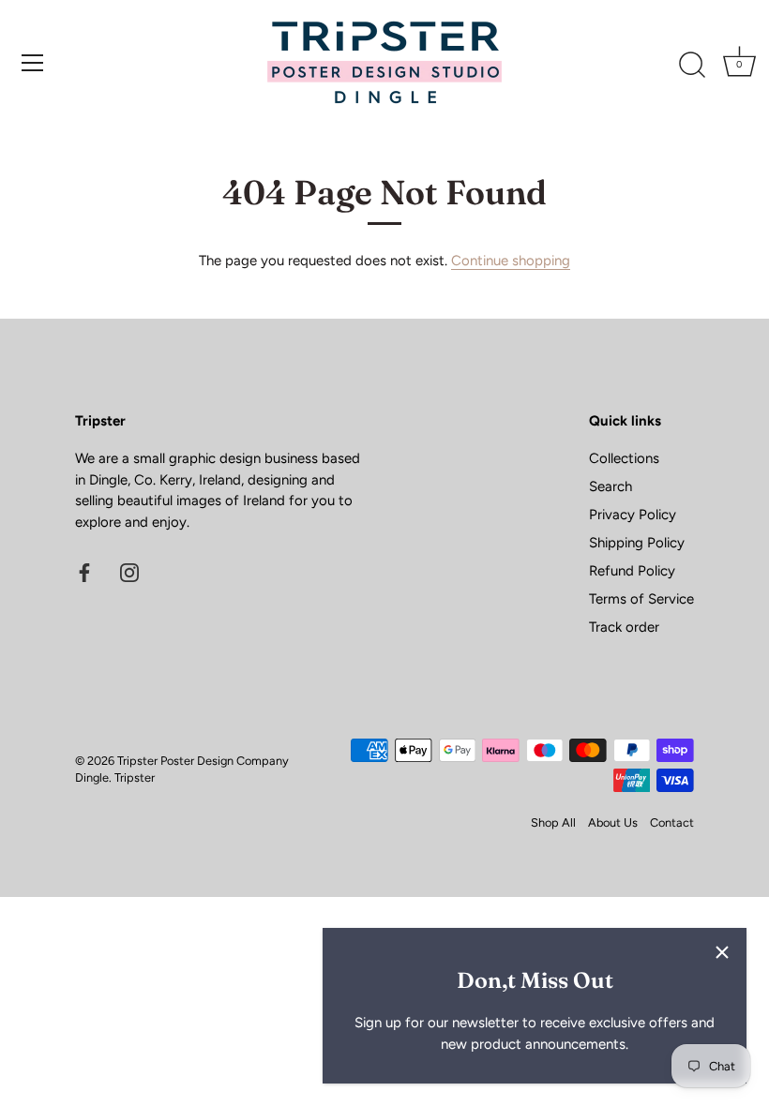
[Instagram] (129, 570)
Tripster (134, 777)
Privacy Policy (632, 514)
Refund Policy (632, 570)
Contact (672, 822)
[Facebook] (84, 570)
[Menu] (32, 62)
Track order (624, 627)
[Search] (692, 65)
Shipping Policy (637, 542)
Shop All (553, 822)
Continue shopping (510, 260)
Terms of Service (641, 598)
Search (610, 486)
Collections (624, 458)
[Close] (722, 952)
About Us (613, 822)
